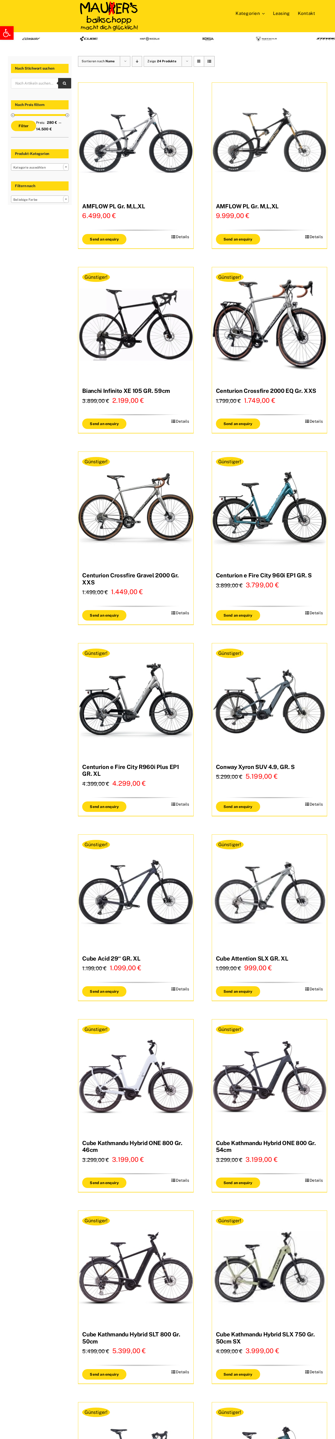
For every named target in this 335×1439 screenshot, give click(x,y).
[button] (7, 33)
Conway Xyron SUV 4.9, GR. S (255, 766)
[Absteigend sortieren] (137, 61)
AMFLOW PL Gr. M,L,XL (113, 206)
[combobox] (40, 167)
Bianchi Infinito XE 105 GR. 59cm (126, 390)
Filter (24, 126)
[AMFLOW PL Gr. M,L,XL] (135, 140)
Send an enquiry (104, 239)
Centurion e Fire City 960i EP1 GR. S (264, 575)
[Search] (64, 83)
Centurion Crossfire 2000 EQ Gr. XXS (266, 390)
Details (182, 237)
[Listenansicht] (209, 61)
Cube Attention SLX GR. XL (252, 958)
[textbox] (39, 167)
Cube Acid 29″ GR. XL (111, 958)
